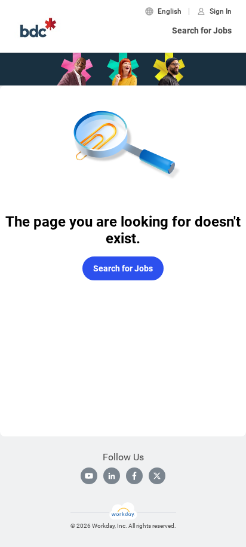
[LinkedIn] (111, 475)
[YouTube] (89, 475)
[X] (157, 475)
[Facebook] (134, 475)
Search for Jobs (202, 30)
